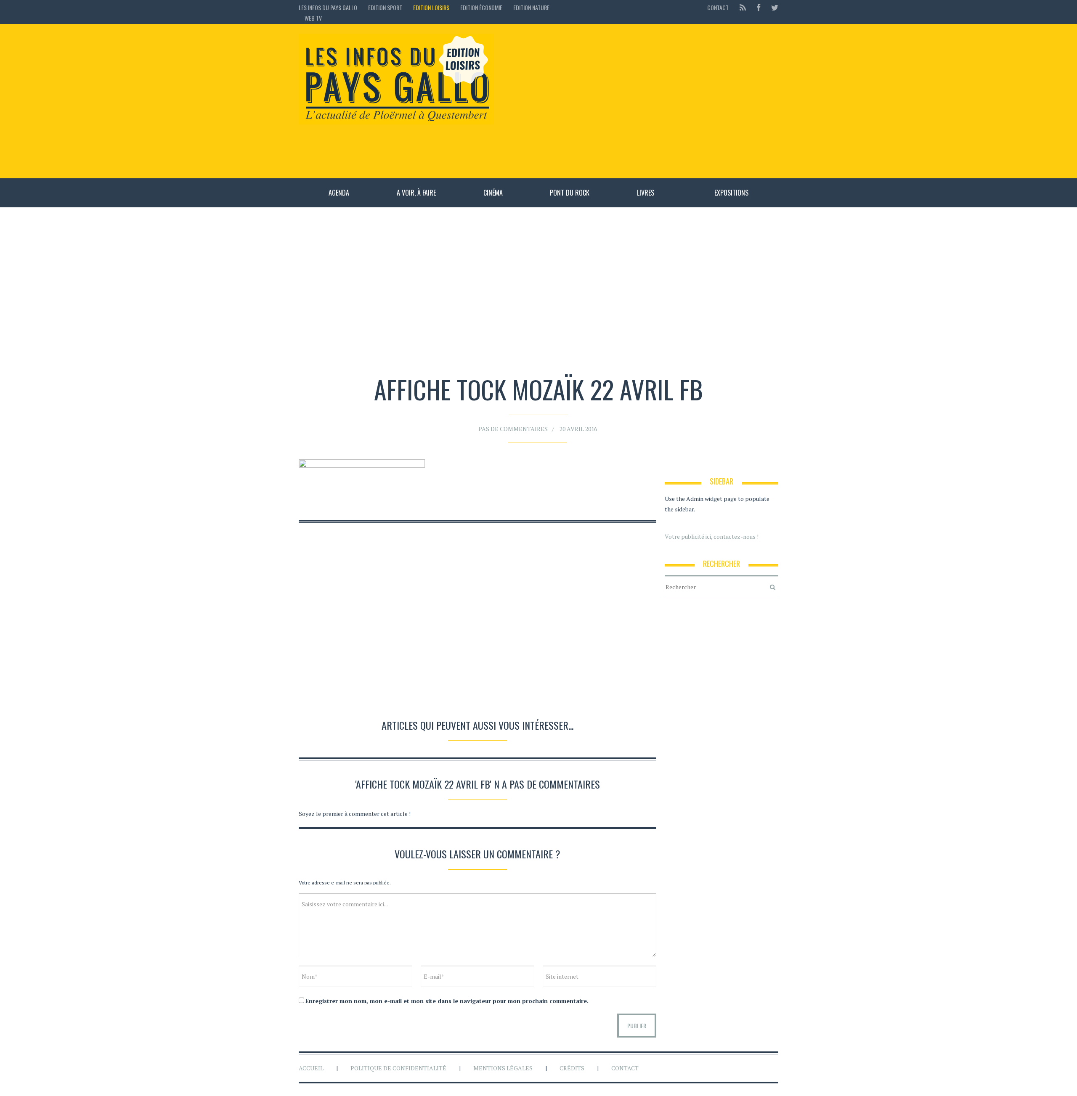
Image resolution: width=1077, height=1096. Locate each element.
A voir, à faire (416, 193)
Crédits (572, 1068)
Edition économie (481, 7)
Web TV (313, 17)
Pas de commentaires (513, 429)
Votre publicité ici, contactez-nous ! (712, 536)
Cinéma (493, 193)
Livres (645, 193)
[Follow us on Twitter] (772, 7)
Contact (718, 7)
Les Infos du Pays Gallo (328, 7)
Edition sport (385, 7)
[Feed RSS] (743, 7)
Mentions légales (503, 1068)
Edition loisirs (431, 7)
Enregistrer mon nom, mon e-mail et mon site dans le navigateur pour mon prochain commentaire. (447, 1001)
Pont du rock (569, 193)
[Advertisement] (640, 101)
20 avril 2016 (578, 429)
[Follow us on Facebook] (758, 7)
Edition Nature (531, 7)
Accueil (311, 1068)
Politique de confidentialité (398, 1068)
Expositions (731, 193)
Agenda (339, 193)
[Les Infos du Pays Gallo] (396, 79)
